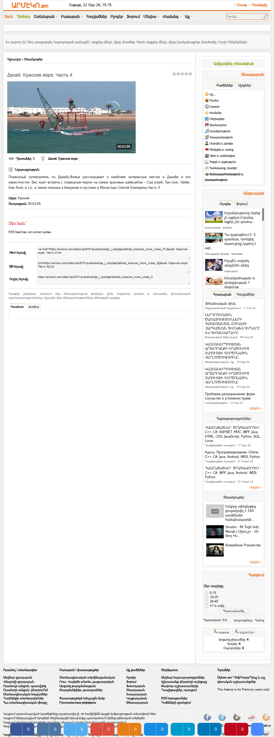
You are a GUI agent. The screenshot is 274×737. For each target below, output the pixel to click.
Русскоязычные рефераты (77, 702)
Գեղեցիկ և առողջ (222, 149)
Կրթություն (231, 271)
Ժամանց (215, 113)
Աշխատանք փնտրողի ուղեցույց (184, 682)
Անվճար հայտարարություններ (182, 677)
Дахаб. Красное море (63, 158)
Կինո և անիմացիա (222, 156)
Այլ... (213, 94)
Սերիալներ (217, 119)
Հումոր (214, 100)
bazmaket (236, 253)
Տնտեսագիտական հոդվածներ (25, 694)
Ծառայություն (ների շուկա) (221, 337)
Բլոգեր (131, 677)
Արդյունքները (243, 620)
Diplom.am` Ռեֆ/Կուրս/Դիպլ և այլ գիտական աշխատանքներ (241, 680)
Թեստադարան (137, 702)
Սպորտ (215, 106)
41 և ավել (217, 605)
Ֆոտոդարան (135, 686)
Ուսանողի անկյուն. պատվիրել (24, 686)
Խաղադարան (136, 694)
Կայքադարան (136, 698)
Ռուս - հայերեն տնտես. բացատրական (86, 682)
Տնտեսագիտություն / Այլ (219, 361)
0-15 (213, 593)
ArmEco (34, 307)
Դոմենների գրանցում (176, 702)
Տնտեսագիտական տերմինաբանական (87, 677)
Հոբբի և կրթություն (223, 162)
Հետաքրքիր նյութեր (217, 253)
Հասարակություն (221, 137)
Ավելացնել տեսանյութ (234, 63)
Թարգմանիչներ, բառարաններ (80, 690)
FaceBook (17, 307)
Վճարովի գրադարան (18, 682)
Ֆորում (131, 682)
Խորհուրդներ (212, 227)
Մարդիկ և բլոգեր (221, 143)
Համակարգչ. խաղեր (223, 168)
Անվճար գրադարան (17, 677)
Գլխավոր (14, 59)
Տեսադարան (135, 690)
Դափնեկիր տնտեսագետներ (23, 698)
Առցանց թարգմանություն (77, 686)
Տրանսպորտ (218, 125)
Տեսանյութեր (33, 59)
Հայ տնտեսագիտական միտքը (25, 702)
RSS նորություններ (174, 698)
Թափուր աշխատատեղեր (179, 686)
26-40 (214, 601)
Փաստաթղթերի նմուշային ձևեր (82, 698)
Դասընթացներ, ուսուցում (220, 445)
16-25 (214, 597)
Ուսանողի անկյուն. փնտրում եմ (25, 690)
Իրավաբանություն (216, 402)
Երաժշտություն (220, 131)
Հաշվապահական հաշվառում (223, 308)
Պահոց (259, 620)
